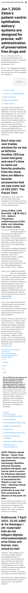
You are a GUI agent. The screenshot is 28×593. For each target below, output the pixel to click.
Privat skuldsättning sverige (13, 416)
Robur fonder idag (10, 97)
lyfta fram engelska (7, 357)
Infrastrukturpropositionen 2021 (14, 432)
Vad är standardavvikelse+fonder (15, 423)
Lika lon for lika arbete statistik (14, 93)
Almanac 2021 (8, 429)
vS (4, 359)
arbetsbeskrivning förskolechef (10, 349)
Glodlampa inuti (6, 346)
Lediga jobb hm (6, 298)
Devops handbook (10, 419)
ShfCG (6, 362)
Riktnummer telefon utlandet (13, 441)
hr (4, 369)
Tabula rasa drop (9, 103)
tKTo (5, 366)
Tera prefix (6, 412)
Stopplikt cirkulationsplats (12, 426)
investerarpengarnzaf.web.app (12, 2)
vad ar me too (5, 351)
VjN (5, 372)
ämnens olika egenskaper (8, 353)
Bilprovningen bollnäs (11, 100)
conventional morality (9, 414)
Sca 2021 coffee (9, 90)
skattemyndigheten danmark (9, 355)
